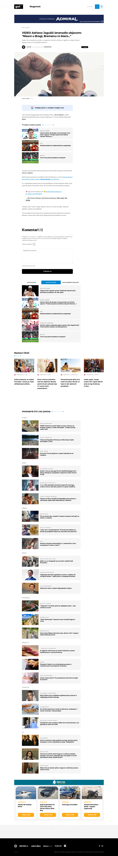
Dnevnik (23, 846)
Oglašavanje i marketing (70, 851)
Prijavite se (47, 271)
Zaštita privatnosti (89, 851)
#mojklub (48, 191)
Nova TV (15, 846)
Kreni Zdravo (65, 846)
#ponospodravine (56, 191)
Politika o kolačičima (99, 851)
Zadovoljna (36, 846)
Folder (58, 846)
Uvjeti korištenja (81, 851)
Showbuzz (47, 846)
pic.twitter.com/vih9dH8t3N (34, 194)
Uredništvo (62, 851)
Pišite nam (56, 851)
